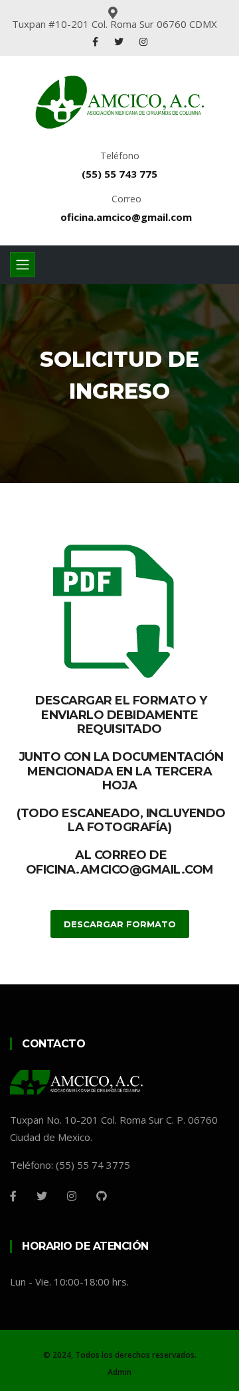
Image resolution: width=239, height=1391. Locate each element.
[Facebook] (95, 41)
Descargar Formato (120, 924)
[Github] (102, 1196)
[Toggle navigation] (22, 264)
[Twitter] (118, 41)
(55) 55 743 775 (119, 173)
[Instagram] (143, 41)
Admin (119, 1372)
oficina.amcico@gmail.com (126, 217)
